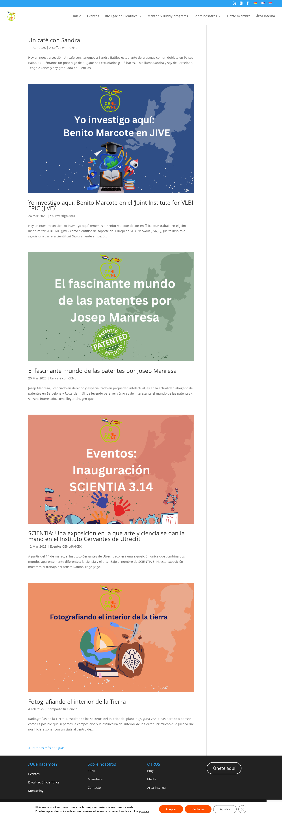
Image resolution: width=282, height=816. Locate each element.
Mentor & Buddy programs (168, 16)
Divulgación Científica (121, 16)
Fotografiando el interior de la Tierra (77, 701)
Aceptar (171, 809)
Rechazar (198, 809)
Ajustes (225, 809)
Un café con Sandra (54, 40)
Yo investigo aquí (62, 216)
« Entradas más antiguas (46, 748)
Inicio (77, 16)
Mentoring (36, 791)
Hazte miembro (238, 16)
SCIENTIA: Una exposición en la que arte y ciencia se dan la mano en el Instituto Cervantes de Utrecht (106, 536)
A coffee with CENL (63, 48)
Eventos (93, 16)
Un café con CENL (63, 378)
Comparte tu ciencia (62, 709)
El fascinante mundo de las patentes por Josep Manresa (102, 371)
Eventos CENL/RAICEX (66, 546)
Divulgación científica (43, 782)
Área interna (265, 16)
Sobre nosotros (205, 16)
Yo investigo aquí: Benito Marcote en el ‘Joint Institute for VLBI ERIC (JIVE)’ (110, 205)
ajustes (144, 811)
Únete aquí (224, 768)
